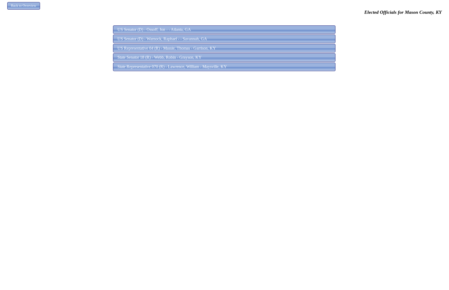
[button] (23, 6)
